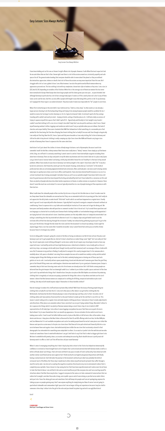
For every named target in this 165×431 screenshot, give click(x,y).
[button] (31, 26)
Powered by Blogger (83, 428)
